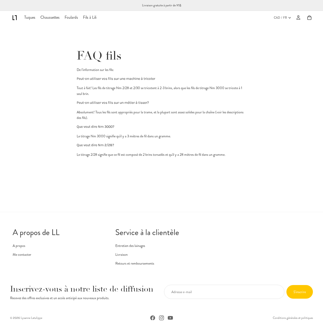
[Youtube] (170, 318)
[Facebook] (153, 318)
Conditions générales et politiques (293, 318)
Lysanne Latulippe (31, 318)
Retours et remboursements (134, 263)
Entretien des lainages (130, 245)
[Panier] (309, 17)
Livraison (121, 254)
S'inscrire (299, 291)
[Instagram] (161, 318)
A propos (19, 245)
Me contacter (22, 254)
